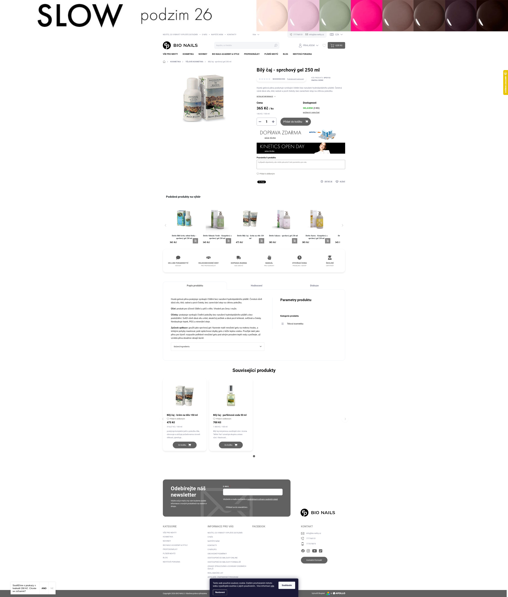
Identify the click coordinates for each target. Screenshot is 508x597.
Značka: (317, 80)
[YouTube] (315, 550)
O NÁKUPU (212, 549)
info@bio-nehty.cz (313, 533)
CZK (337, 34)
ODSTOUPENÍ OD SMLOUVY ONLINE (223, 558)
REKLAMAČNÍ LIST (215, 573)
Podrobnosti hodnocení (295, 79)
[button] (165, 225)
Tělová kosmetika (295, 323)
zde (272, 586)
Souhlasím (287, 585)
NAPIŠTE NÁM (217, 34)
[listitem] (184, 224)
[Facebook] (303, 550)
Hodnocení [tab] (256, 285)
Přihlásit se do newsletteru (236, 507)
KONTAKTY (231, 34)
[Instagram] (308, 550)
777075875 (311, 544)
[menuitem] (171, 54)
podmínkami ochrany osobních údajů (263, 499)
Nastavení (220, 592)
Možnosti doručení (311, 113)
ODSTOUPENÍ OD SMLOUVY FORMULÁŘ (224, 562)
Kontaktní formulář (314, 560)
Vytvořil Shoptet (318, 593)
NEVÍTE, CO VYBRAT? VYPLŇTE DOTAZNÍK (180, 34)
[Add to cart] (195, 240)
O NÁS (204, 34)
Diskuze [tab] (314, 285)
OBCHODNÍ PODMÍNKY (217, 554)
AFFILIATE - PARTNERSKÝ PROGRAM (223, 577)
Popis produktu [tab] (195, 285)
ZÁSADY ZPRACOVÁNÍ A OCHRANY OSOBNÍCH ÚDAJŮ (227, 567)
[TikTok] (321, 550)
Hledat (275, 45)
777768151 (311, 538)
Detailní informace (265, 96)
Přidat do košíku (292, 121)
